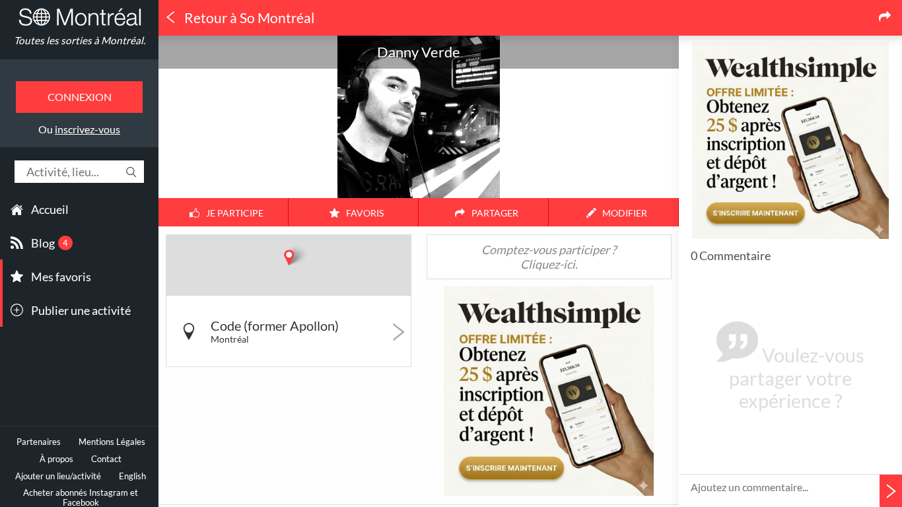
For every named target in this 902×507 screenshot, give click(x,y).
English (132, 476)
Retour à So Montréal (248, 18)
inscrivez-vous (87, 129)
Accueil (50, 209)
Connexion (80, 96)
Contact (106, 459)
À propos (56, 459)
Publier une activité (81, 310)
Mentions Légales (112, 442)
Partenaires (39, 442)
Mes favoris (61, 276)
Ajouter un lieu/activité (58, 476)
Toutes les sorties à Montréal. (79, 40)
